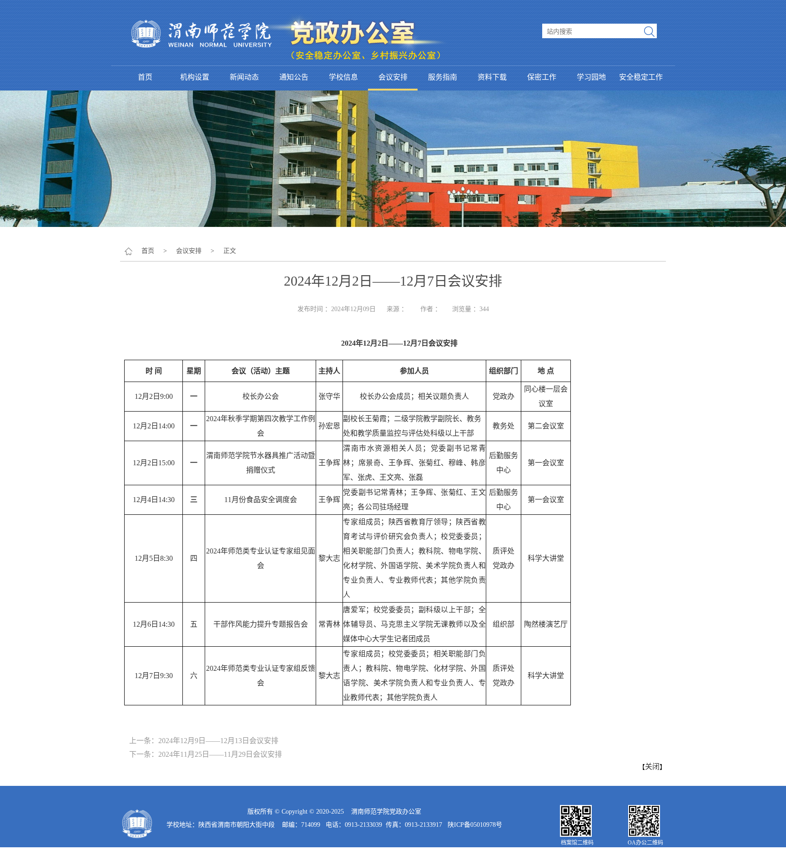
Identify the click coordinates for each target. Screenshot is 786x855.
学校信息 (343, 77)
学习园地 (591, 77)
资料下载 (492, 77)
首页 (145, 77)
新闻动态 (244, 77)
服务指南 (442, 77)
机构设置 (194, 77)
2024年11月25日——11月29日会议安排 (220, 754)
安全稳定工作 (641, 77)
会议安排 (393, 77)
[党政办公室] (288, 4)
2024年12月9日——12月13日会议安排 (218, 740)
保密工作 (541, 77)
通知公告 (293, 77)
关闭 (652, 766)
